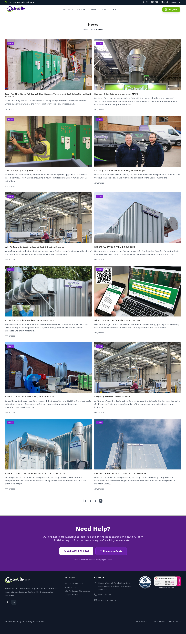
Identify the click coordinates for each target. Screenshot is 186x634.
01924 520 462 (152, 2)
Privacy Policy (141, 622)
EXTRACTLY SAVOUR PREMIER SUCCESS (114, 247)
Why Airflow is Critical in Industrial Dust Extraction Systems (34, 247)
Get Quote (172, 9)
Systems (81, 9)
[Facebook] (7, 602)
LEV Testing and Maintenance (77, 591)
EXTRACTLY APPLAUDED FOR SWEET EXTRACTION (120, 473)
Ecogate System (72, 595)
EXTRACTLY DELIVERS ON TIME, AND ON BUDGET (30, 397)
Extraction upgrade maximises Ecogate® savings (29, 320)
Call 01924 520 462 (78, 551)
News (93, 9)
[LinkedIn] (13, 602)
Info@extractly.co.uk (107, 600)
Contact (104, 9)
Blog (93, 29)
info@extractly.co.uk (172, 2)
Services (67, 9)
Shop (113, 9)
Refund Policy (175, 622)
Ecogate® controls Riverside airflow (112, 397)
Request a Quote (112, 551)
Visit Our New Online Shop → (21, 2)
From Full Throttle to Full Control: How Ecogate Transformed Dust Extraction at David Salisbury (48, 95)
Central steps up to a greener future (23, 170)
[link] (181, 615)
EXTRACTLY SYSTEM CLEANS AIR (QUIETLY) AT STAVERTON (35, 473)
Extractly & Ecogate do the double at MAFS (116, 94)
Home (85, 29)
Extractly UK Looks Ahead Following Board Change (119, 170)
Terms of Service (158, 622)
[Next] (100, 501)
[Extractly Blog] (16, 9)
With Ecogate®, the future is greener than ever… (118, 320)
